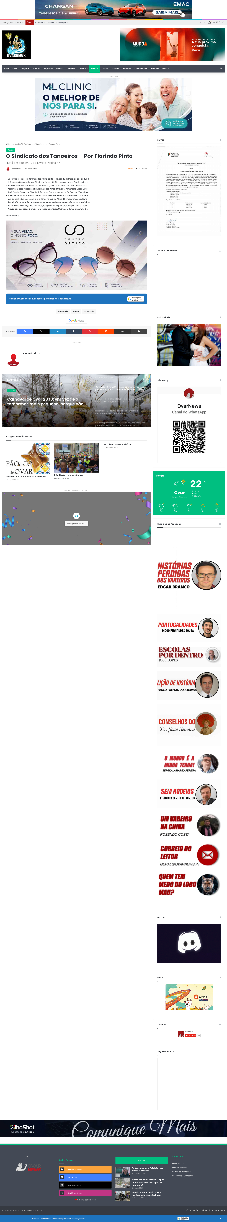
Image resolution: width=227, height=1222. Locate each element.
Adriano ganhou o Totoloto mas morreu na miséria (147, 1169)
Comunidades (141, 68)
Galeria (105, 68)
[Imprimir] (139, 331)
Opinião (94, 68)
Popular (142, 1160)
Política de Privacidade (182, 1172)
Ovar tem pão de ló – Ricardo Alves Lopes (26, 476)
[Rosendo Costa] (189, 825)
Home (10, 144)
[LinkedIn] (58, 331)
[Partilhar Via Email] (122, 331)
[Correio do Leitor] (189, 855)
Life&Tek (82, 68)
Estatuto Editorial (179, 1168)
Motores (127, 68)
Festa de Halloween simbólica (117, 444)
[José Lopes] (189, 657)
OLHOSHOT (220, 1210)
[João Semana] (189, 725)
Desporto (25, 68)
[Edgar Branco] (189, 577)
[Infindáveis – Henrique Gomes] (76, 458)
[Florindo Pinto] (189, 885)
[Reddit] (106, 331)
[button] (113, 1218)
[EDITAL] (189, 191)
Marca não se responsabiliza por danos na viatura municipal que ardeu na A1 (148, 1182)
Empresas (48, 68)
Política (59, 68)
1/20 (60, 601)
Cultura (36, 68)
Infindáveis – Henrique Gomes (68, 475)
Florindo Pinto (16, 169)
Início (6, 68)
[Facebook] (25, 331)
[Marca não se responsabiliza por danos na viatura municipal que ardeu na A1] (122, 1183)
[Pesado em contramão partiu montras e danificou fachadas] (122, 1196)
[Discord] (189, 943)
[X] (41, 331)
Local (14, 68)
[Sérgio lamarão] (189, 763)
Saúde (154, 68)
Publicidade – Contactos (182, 1176)
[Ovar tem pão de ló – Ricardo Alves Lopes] (28, 458)
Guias (164, 68)
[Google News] (76, 321)
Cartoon (116, 68)
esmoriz (64, 311)
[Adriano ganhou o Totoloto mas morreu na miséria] (122, 1172)
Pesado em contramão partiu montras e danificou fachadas (146, 1193)
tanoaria (90, 311)
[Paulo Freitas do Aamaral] (189, 685)
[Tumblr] (74, 331)
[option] (76, 400)
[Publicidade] (189, 365)
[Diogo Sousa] (189, 628)
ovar (76, 311)
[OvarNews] (16, 44)
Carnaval (71, 68)
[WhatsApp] (189, 425)
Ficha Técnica (178, 1164)
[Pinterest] (90, 331)
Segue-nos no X (165, 1051)
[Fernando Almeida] (189, 794)
